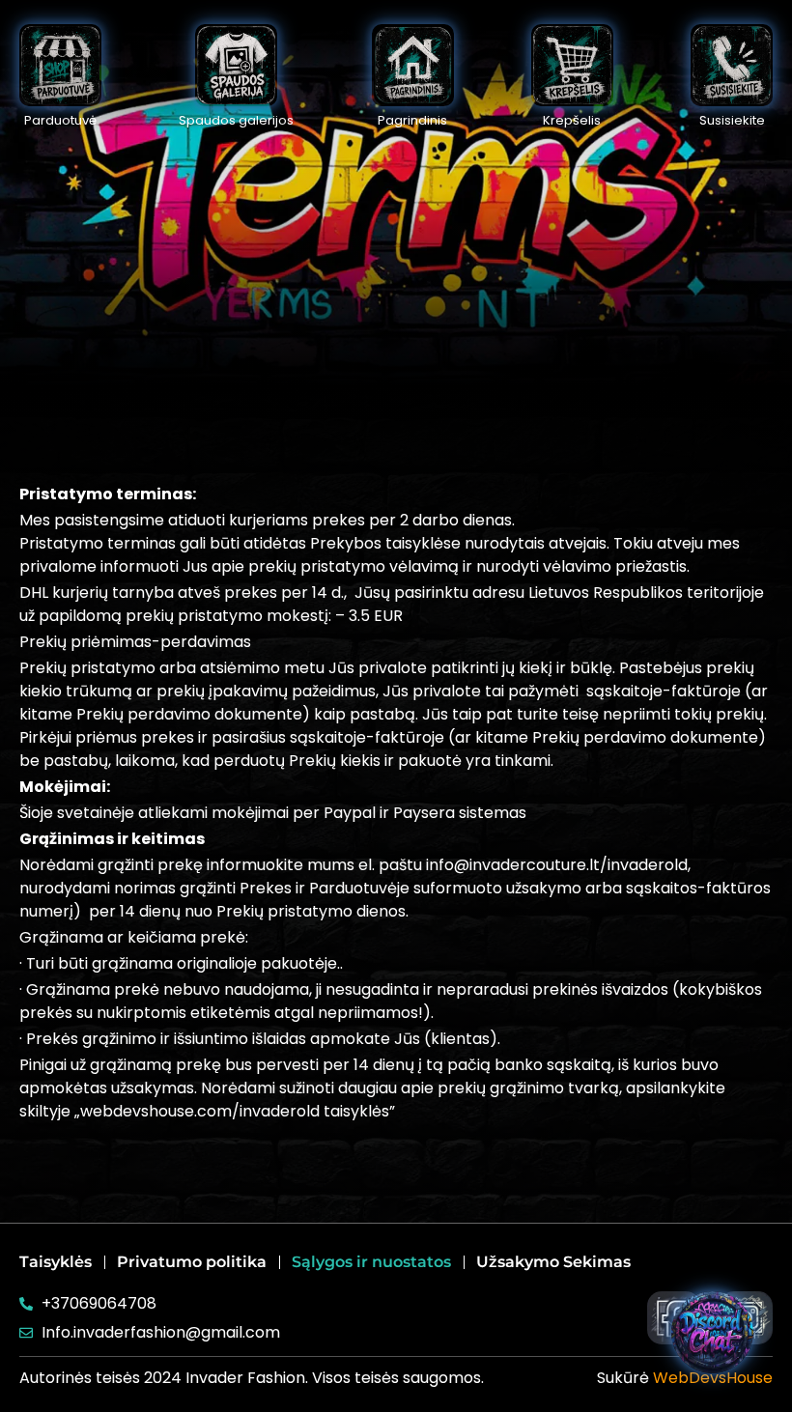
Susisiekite (732, 120)
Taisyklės (55, 1262)
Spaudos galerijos (236, 120)
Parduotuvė (60, 120)
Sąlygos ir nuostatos (371, 1262)
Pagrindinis (412, 120)
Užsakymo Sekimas (553, 1262)
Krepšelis (572, 120)
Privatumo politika (192, 1262)
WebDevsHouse (713, 1378)
